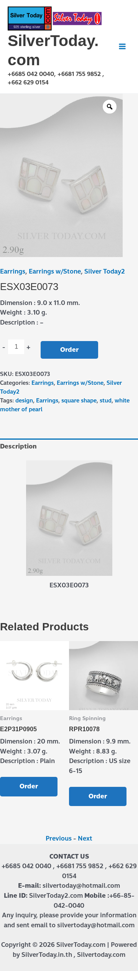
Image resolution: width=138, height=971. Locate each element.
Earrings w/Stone (55, 271)
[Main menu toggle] (122, 46)
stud (106, 400)
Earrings (12, 271)
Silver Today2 (104, 271)
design (24, 400)
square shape (79, 400)
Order (69, 349)
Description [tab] (18, 446)
